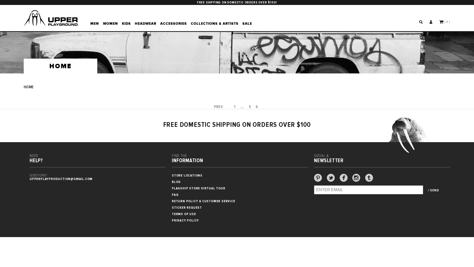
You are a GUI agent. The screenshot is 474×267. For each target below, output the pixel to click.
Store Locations (187, 175)
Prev (218, 107)
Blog (176, 182)
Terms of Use (184, 214)
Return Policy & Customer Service (203, 201)
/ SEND (433, 190)
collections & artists (214, 23)
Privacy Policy (185, 220)
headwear (145, 23)
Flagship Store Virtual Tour (198, 188)
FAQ (175, 195)
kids (126, 23)
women (110, 23)
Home (29, 87)
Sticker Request (187, 207)
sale (247, 23)
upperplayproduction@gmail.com (61, 179)
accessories (173, 23)
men (94, 23)
